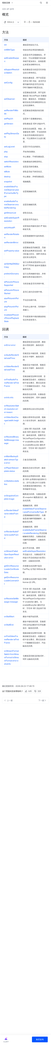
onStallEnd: (9, 624)
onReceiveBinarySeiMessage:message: (11, 440)
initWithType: (9, 49)
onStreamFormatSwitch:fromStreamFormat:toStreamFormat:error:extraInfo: (11, 657)
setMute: (8, 166)
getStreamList (10, 212)
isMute (7, 171)
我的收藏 (36, 22)
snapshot (8, 181)
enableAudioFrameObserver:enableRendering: (11, 204)
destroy (7, 176)
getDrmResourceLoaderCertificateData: (11, 569)
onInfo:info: (9, 397)
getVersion (8, 123)
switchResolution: (11, 161)
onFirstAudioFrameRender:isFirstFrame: (11, 382)
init (5, 44)
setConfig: (8, 82)
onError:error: (10, 345)
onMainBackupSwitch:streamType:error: (11, 459)
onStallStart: (9, 616)
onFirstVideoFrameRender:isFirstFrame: (11, 639)
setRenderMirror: (11, 242)
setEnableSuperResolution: (34, 551)
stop (6, 156)
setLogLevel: (9, 146)
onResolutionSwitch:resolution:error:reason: (11, 408)
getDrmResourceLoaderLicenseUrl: (11, 580)
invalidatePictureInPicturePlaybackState (11, 318)
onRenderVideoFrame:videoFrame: (11, 513)
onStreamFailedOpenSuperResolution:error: (11, 554)
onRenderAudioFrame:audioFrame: (11, 534)
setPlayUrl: (8, 118)
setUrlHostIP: (9, 227)
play (6, 151)
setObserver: (9, 98)
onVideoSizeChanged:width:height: (11, 420)
